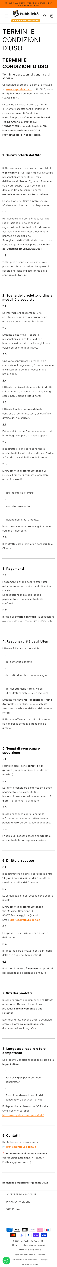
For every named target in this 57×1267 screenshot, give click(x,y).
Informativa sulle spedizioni (25, 1260)
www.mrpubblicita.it (19, 89)
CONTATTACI (13, 1208)
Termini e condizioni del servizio (30, 1255)
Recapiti (44, 1260)
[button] (6, 16)
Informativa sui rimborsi (33, 1245)
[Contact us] (6, 1260)
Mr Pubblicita (27, 1241)
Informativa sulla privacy (30, 1250)
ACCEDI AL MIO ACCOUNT (21, 1194)
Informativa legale (30, 1264)
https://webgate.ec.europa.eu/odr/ (23, 1115)
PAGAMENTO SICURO (18, 1201)
